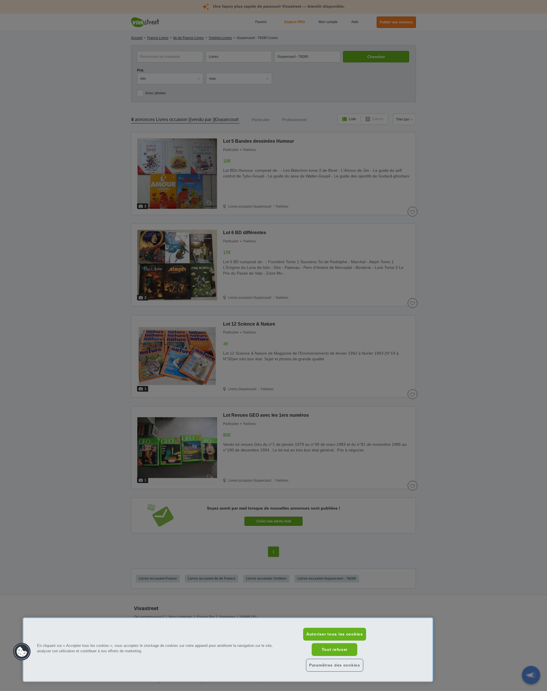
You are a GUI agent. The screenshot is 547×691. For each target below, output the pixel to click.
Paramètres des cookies (334, 665)
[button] (22, 652)
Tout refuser (335, 649)
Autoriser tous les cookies (334, 634)
